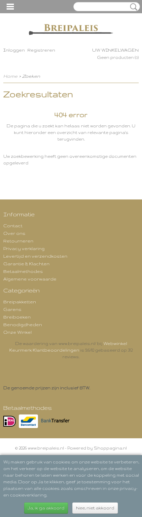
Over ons (14, 233)
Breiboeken (17, 317)
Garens (12, 309)
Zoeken (132, 7)
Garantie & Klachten (26, 263)
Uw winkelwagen (115, 50)
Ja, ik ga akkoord (46, 508)
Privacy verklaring (24, 248)
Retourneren (18, 240)
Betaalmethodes (23, 271)
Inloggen (14, 50)
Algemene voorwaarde (29, 279)
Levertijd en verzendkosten (35, 256)
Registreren (41, 50)
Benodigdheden (22, 324)
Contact (12, 225)
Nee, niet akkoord (95, 508)
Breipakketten (19, 301)
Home (10, 76)
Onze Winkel (17, 332)
